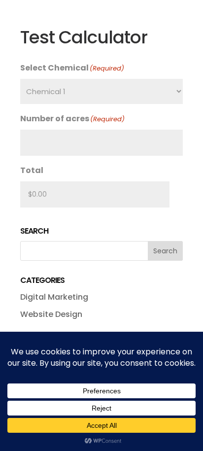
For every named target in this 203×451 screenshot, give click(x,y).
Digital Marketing (54, 297)
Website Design (51, 314)
